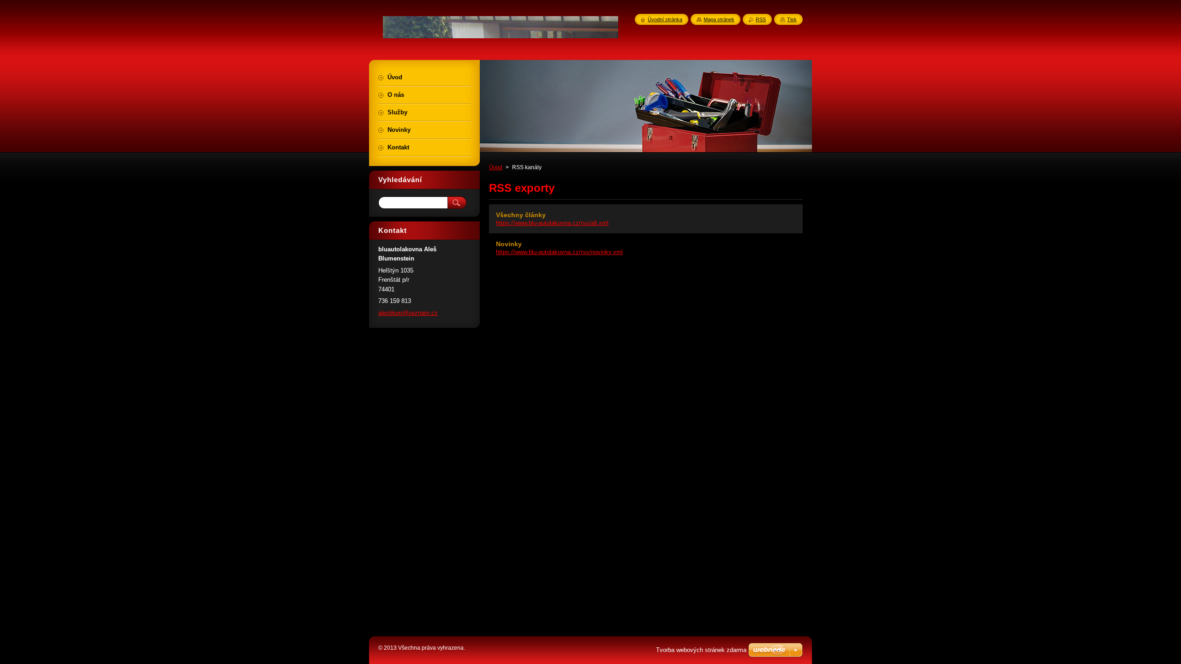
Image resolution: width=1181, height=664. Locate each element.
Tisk (792, 19)
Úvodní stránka (665, 19)
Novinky (509, 244)
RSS (761, 19)
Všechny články (521, 215)
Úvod (495, 167)
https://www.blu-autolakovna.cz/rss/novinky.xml (559, 252)
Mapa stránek (719, 19)
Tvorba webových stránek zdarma (701, 649)
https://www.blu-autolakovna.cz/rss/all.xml (552, 222)
